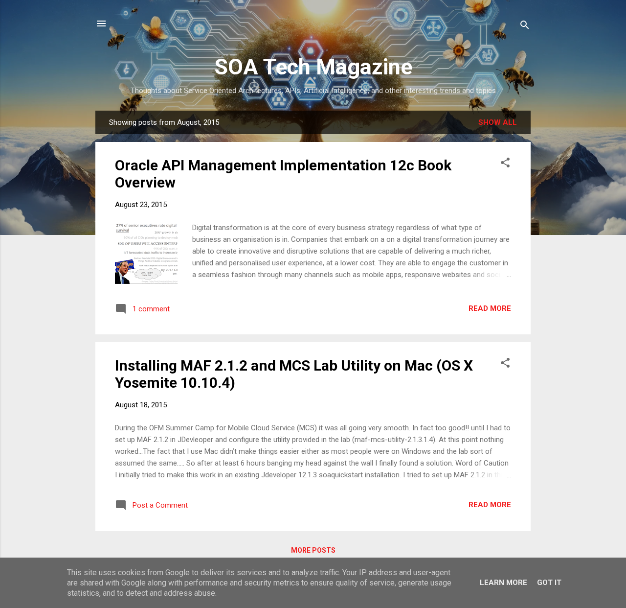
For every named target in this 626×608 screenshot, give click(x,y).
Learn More (503, 582)
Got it (549, 582)
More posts (313, 550)
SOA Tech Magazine (313, 67)
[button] (505, 164)
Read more (490, 308)
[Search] (525, 27)
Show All (497, 122)
